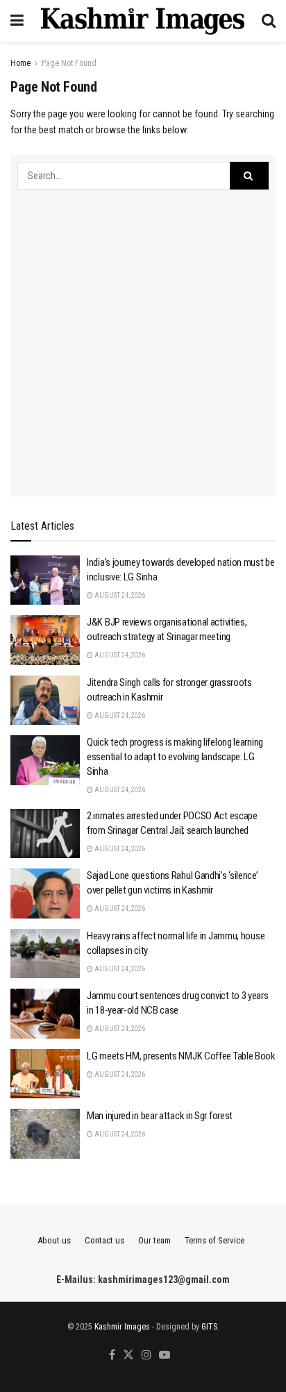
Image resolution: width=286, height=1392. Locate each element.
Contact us (104, 1240)
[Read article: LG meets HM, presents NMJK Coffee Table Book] (45, 1074)
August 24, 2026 (119, 595)
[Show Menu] (17, 21)
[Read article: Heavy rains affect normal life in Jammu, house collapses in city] (45, 954)
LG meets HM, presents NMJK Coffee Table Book (181, 1056)
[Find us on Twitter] (128, 1356)
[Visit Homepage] (143, 21)
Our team (154, 1240)
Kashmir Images (122, 1327)
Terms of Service (214, 1240)
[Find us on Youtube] (164, 1356)
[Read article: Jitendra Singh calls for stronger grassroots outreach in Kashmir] (45, 701)
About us (54, 1240)
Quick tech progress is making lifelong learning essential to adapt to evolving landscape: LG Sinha (175, 757)
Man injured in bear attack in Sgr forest (160, 1115)
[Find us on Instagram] (146, 1356)
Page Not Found (69, 63)
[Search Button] (269, 21)
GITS (209, 1327)
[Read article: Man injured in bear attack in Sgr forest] (45, 1134)
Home (20, 63)
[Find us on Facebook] (112, 1356)
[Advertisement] (143, 339)
